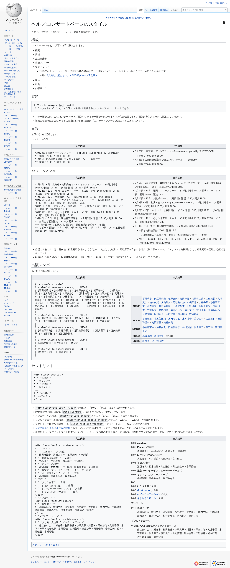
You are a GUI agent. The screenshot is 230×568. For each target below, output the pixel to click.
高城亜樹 (147, 336)
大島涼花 (210, 298)
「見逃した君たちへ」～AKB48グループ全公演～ (72, 75)
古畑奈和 (210, 318)
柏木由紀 (154, 302)
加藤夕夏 (161, 327)
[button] (174, 9)
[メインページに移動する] (13, 12)
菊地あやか (179, 302)
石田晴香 (147, 298)
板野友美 (173, 298)
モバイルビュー (89, 562)
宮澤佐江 (161, 341)
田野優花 (191, 306)
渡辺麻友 (194, 313)
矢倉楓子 (198, 327)
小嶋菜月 (191, 302)
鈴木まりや (148, 341)
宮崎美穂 (147, 313)
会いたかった (144, 490)
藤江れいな (176, 310)
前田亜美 (201, 310)
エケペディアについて (62, 562)
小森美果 (151, 306)
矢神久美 (168, 322)
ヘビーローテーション (149, 494)
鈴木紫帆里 (165, 306)
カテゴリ (37, 544)
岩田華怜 (184, 298)
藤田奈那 (189, 310)
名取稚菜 (163, 310)
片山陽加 (166, 302)
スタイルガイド (52, 544)
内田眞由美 (197, 298)
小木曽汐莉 (160, 318)
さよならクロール (146, 498)
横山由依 (182, 313)
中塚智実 (151, 310)
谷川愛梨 (187, 327)
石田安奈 (147, 318)
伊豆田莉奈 (160, 298)
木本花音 (187, 318)
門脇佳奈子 (174, 327)
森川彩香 (159, 313)
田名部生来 (179, 306)
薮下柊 (209, 327)
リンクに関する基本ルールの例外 (52, 427)
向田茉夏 (156, 322)
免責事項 (77, 562)
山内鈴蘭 (170, 313)
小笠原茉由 (148, 327)
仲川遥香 (159, 336)
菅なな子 (198, 318)
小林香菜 (203, 302)
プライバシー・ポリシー (41, 562)
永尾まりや (204, 306)
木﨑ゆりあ (174, 318)
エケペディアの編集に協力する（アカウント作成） (128, 17)
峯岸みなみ (214, 310)
